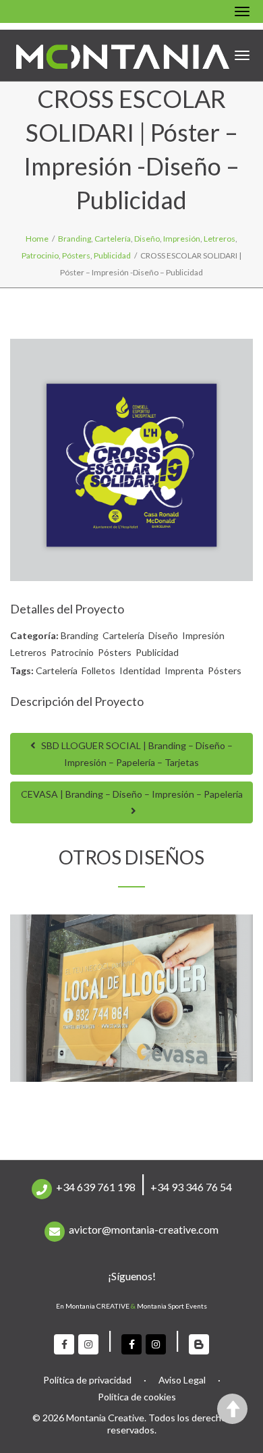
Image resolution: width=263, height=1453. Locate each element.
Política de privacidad (87, 1380)
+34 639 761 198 (96, 1186)
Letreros (28, 652)
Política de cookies (137, 1396)
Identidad (139, 670)
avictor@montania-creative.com (143, 1229)
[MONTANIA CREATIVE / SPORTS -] (122, 55)
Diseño (163, 635)
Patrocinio (72, 652)
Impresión (203, 635)
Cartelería (123, 635)
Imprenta (184, 670)
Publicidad (157, 652)
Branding (79, 635)
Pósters (115, 652)
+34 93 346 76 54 (191, 1186)
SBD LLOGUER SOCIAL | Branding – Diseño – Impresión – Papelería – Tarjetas (136, 754)
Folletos (98, 670)
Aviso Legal (182, 1380)
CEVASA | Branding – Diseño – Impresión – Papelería (132, 794)
